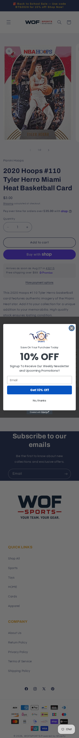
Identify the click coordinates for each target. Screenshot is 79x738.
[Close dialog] (72, 328)
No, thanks (39, 400)
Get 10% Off (39, 390)
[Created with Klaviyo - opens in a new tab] (39, 412)
